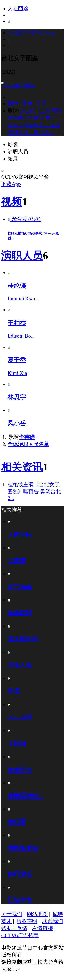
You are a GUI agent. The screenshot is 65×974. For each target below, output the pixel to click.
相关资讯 (22, 467)
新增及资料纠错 (31, 33)
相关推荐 (11, 510)
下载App (11, 184)
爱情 (27, 103)
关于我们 (11, 914)
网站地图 (37, 914)
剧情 (13, 103)
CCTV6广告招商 (20, 935)
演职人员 (22, 255)
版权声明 (27, 921)
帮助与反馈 (14, 928)
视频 (11, 201)
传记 (41, 103)
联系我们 (52, 921)
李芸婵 (27, 437)
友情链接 (42, 928)
